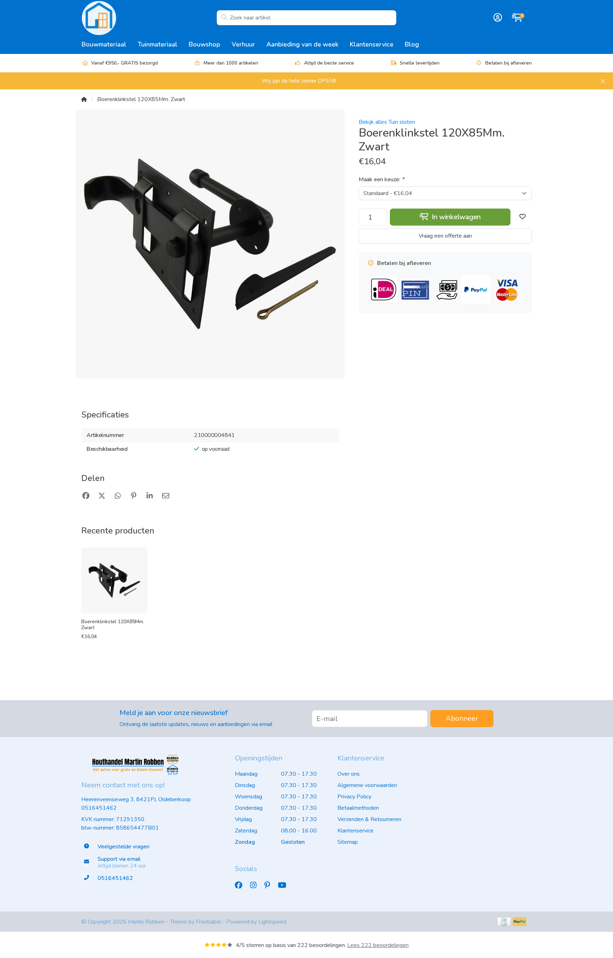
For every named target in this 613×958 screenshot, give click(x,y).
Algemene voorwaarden (367, 785)
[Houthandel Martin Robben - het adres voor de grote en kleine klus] (148, 17)
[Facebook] (241, 885)
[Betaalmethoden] (504, 921)
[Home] (84, 99)
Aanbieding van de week (302, 44)
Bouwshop (204, 44)
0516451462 (99, 808)
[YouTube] (285, 885)
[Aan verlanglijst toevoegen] (522, 217)
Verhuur (243, 44)
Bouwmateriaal (104, 44)
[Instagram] (256, 885)
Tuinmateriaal (157, 44)
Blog (412, 44)
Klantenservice (371, 44)
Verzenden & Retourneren (369, 819)
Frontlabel (208, 922)
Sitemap (347, 842)
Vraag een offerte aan (445, 236)
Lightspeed (272, 922)
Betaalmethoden (358, 808)
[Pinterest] (270, 885)
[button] (497, 17)
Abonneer (462, 718)
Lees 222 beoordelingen (378, 945)
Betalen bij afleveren (508, 63)
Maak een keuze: (381, 179)
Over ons (348, 774)
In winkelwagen (455, 217)
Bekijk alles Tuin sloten (387, 122)
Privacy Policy (354, 797)
